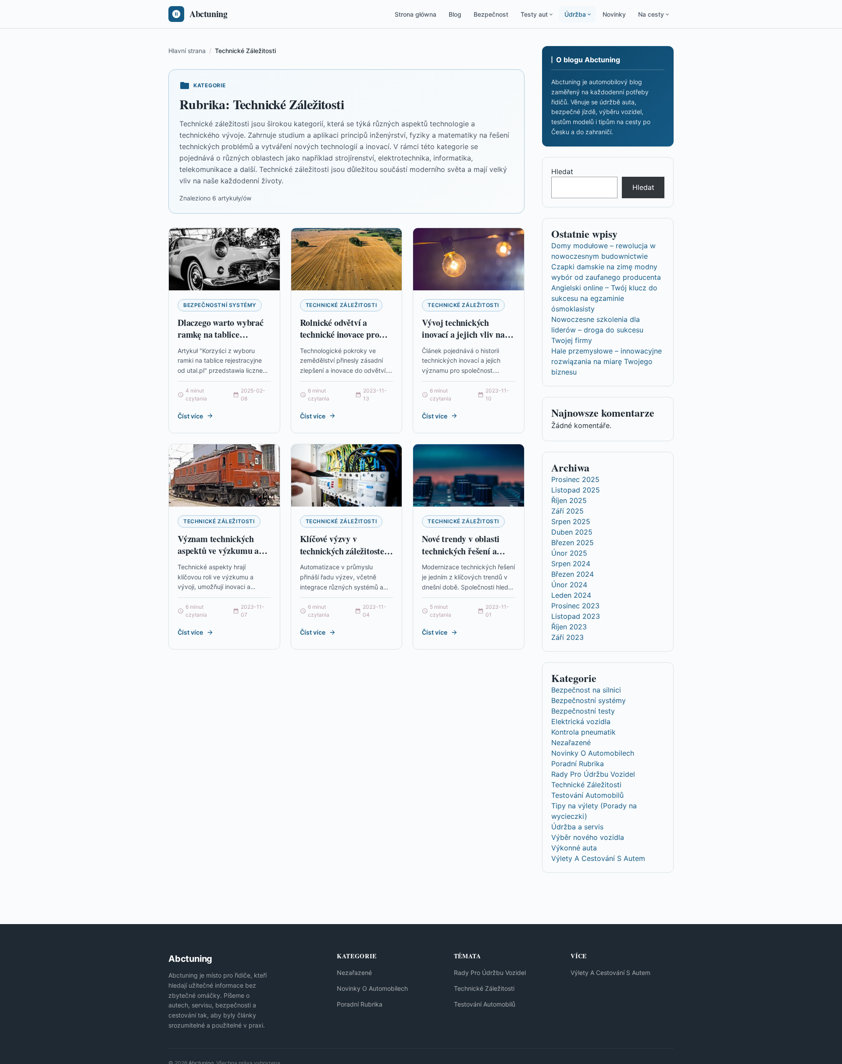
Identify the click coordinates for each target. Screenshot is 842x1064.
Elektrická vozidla (580, 721)
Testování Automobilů (587, 795)
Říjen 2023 (569, 626)
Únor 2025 (569, 553)
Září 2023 (567, 637)
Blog (455, 14)
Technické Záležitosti (341, 305)
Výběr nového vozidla (587, 837)
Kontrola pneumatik (583, 732)
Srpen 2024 (570, 563)
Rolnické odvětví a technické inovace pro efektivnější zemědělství (344, 334)
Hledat (562, 171)
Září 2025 (567, 511)
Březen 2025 (572, 542)
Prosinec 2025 (575, 479)
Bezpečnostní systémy (219, 305)
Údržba (575, 14)
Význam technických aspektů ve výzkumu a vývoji (218, 550)
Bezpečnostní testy (583, 711)
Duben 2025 (571, 532)
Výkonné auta (574, 847)
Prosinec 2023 (575, 605)
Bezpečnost (491, 14)
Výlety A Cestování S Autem (598, 858)
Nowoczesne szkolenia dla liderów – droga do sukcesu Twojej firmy (597, 330)
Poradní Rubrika (577, 763)
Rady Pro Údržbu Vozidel (593, 774)
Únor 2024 (569, 584)
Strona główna (415, 14)
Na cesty (651, 14)
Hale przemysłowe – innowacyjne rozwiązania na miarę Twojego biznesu (606, 361)
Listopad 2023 (575, 616)
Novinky (614, 14)
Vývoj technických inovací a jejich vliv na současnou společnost (463, 334)
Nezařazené (571, 742)
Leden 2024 (571, 595)
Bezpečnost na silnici (586, 690)
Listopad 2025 (575, 490)
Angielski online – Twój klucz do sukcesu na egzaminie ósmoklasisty (604, 298)
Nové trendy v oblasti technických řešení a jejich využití (460, 550)
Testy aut (534, 14)
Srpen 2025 (570, 521)
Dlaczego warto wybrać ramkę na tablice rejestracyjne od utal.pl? (223, 334)
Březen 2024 (572, 574)
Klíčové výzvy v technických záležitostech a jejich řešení (346, 550)
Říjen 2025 (569, 500)
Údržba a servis (577, 826)
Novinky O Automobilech (592, 753)
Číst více (190, 416)
